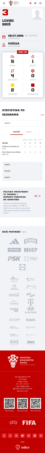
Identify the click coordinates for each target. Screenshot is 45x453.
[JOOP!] (14, 319)
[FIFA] (29, 422)
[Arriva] (30, 327)
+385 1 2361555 (24, 384)
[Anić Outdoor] (14, 327)
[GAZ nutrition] (14, 342)
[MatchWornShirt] (30, 342)
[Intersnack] (30, 294)
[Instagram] (16, 435)
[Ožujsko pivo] (30, 241)
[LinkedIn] (35, 435)
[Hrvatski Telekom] (30, 302)
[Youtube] (22, 435)
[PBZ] (30, 258)
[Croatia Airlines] (30, 287)
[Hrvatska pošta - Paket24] (30, 279)
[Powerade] (14, 310)
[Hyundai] (30, 310)
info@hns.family (24, 386)
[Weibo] (28, 435)
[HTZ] (14, 279)
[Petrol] (14, 249)
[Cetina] (14, 302)
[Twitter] (10, 435)
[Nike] (14, 241)
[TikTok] (41, 435)
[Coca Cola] (14, 294)
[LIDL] (22, 267)
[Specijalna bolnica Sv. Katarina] (30, 335)
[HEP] (30, 249)
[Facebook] (4, 435)
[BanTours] (14, 335)
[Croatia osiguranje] (14, 287)
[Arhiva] (40, 3)
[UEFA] (13, 422)
